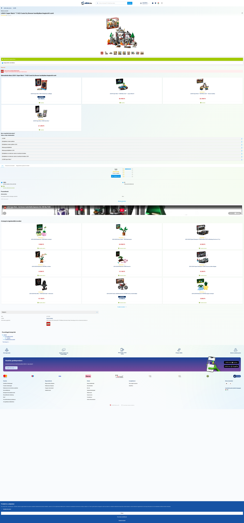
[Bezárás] (139, 252)
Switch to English (120, 267)
